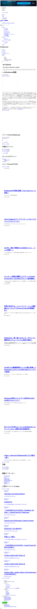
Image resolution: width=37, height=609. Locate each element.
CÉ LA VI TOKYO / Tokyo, (9, 496)
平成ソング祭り (9, 537)
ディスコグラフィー (5, 53)
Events (3, 27)
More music (4, 161)
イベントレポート (7, 32)
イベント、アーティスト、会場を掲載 (12, 588)
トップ (3, 49)
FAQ (7, 591)
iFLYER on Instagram (7, 598)
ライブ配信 (6, 29)
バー (3, 15)
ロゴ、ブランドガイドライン (11, 595)
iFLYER (5, 580)
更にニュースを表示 (5, 166)
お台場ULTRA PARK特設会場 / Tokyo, (11, 566)
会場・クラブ (6, 33)
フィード (3, 52)
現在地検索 (6, 35)
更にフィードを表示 (5, 137)
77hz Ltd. (12, 581)
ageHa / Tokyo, (7, 576)
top (0, 608)
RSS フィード (6, 600)
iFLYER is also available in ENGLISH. (10, 606)
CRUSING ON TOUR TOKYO (14, 494)
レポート (5, 42)
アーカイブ (6, 41)
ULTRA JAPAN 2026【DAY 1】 (15, 555)
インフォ (3, 50)
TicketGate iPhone (7, 605)
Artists (3, 37)
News (3, 40)
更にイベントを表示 (5, 149)
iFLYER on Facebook (7, 597)
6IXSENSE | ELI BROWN (13, 528)
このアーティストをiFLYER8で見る (24, 3)
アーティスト (8, 585)
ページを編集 (9, 59)
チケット (5, 30)
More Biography (20, 109)
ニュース (3, 54)
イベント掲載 (6, 36)
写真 (3, 16)
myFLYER (8, 587)
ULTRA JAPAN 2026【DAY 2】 (15, 564)
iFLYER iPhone (6, 604)
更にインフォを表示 (5, 75)
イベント (3, 14)
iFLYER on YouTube (7, 599)
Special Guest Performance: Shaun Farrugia (19, 520)
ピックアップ (6, 31)
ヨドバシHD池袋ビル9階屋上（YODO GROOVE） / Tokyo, (15, 504)
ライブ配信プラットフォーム (9, 34)
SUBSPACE (8, 502)
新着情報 (33, 3)
